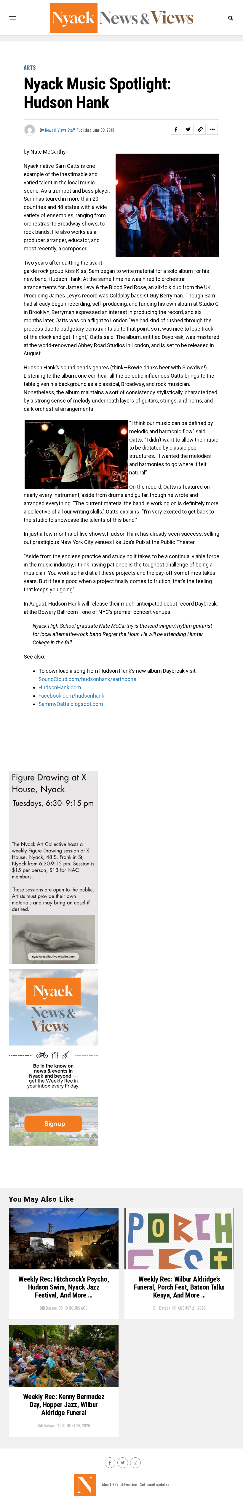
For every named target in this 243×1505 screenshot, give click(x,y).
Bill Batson (48, 1308)
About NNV (110, 1484)
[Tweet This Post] (188, 129)
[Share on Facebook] (176, 129)
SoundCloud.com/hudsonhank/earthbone (87, 679)
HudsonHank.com (60, 687)
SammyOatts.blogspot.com (71, 704)
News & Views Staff (60, 130)
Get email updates (154, 1484)
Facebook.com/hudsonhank (71, 696)
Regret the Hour (120, 634)
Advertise (129, 1484)
